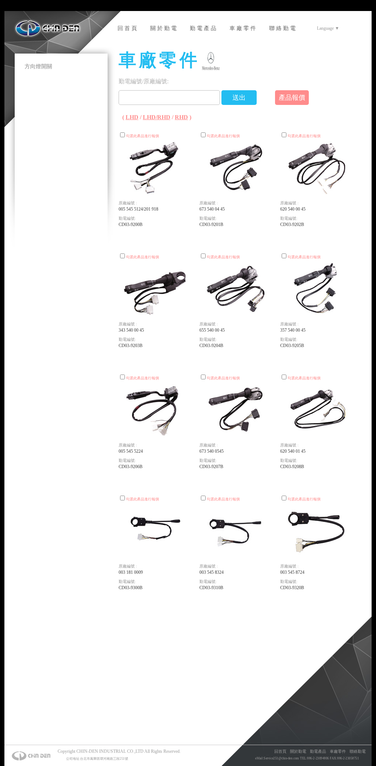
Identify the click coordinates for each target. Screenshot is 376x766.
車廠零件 (338, 751)
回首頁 (280, 751)
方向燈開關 (38, 66)
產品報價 (292, 97)
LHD (132, 117)
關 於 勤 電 (163, 28)
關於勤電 (298, 751)
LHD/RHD (156, 117)
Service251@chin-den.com (281, 758)
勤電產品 (318, 751)
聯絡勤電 (358, 751)
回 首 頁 (127, 28)
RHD (181, 117)
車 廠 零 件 (242, 28)
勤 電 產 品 (203, 28)
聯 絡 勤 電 (282, 28)
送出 (239, 97)
